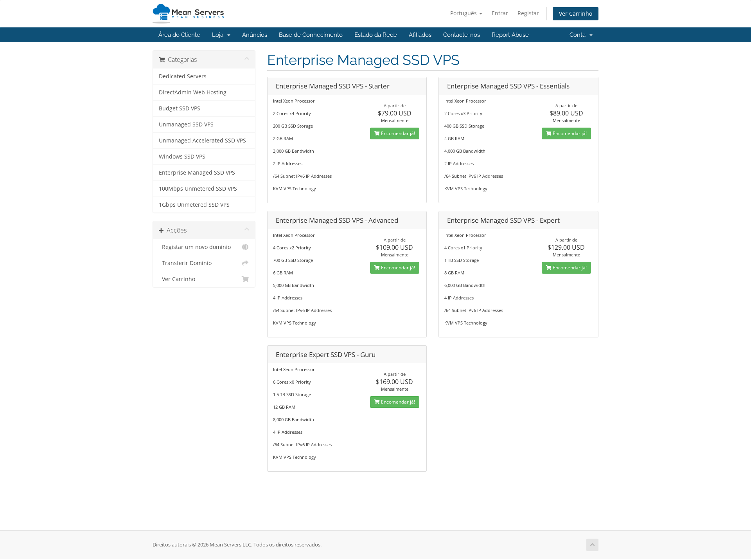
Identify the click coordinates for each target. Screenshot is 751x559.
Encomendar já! (397, 133)
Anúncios (254, 34)
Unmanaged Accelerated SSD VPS (202, 140)
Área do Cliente (179, 34)
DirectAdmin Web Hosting (192, 92)
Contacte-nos (461, 34)
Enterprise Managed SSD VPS (197, 172)
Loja (219, 34)
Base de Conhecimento (311, 34)
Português (464, 13)
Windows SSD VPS (182, 156)
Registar (528, 13)
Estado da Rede (375, 34)
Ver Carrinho (575, 13)
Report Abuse (510, 34)
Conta (579, 34)
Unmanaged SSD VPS (186, 124)
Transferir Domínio (185, 263)
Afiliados (420, 34)
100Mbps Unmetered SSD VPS (198, 188)
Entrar (500, 13)
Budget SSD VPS (179, 108)
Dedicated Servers (183, 76)
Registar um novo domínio (195, 247)
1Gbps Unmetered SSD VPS (194, 204)
